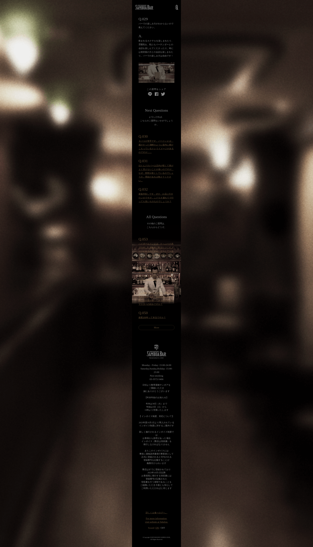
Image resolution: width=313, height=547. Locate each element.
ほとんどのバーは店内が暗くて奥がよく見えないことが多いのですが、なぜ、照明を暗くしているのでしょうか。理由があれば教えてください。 (156, 173)
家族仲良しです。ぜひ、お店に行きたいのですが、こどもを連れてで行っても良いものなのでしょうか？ (156, 198)
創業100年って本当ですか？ (152, 317)
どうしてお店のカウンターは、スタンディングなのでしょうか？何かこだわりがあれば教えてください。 (156, 276)
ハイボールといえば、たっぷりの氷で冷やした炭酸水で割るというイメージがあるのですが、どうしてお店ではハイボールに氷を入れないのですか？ (156, 251)
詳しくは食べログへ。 (156, 513)
